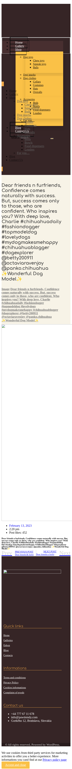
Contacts (8, 655)
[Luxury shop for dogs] (16, 25)
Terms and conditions (14, 677)
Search (15, 137)
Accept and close (15, 765)
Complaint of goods (13, 692)
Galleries (8, 640)
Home (6, 635)
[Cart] (2, 169)
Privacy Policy (11, 682)
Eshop (6, 645)
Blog (6, 650)
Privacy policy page (55, 759)
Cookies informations (14, 687)
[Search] (52, 138)
